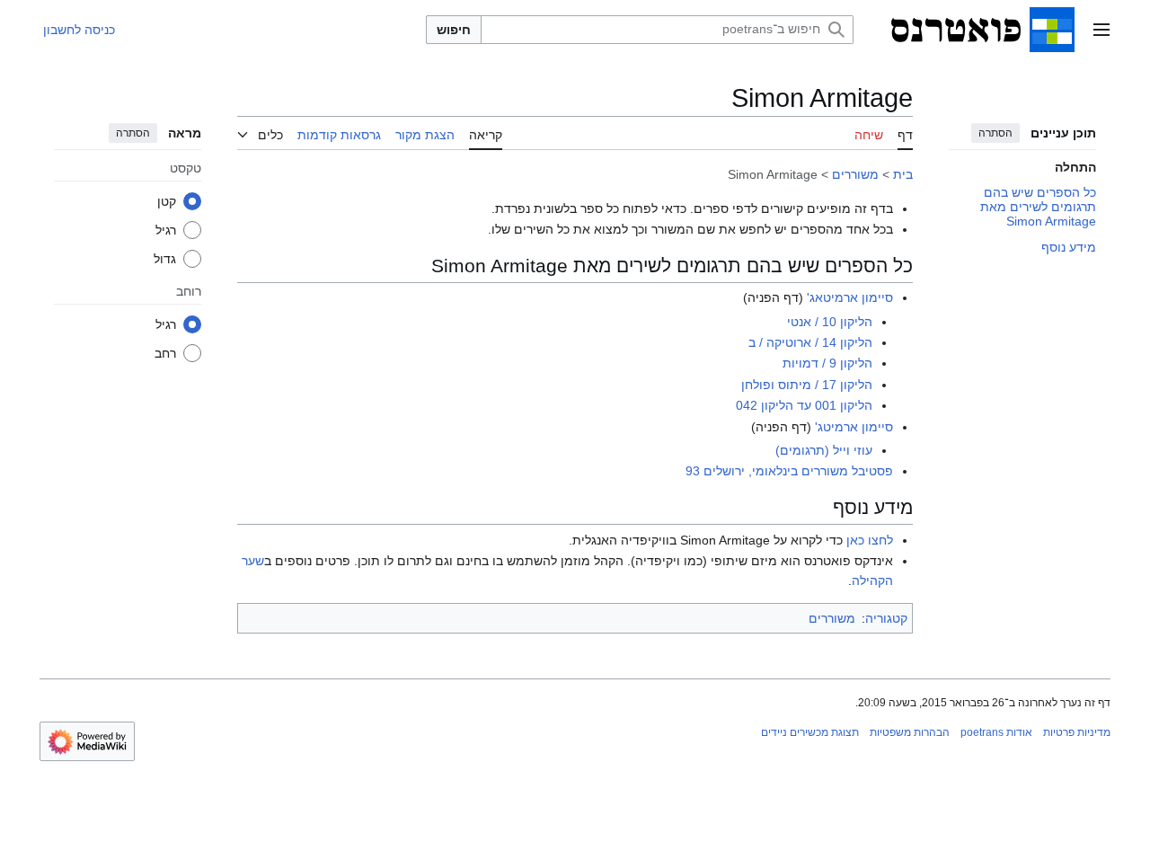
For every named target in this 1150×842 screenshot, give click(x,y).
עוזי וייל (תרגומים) (823, 450)
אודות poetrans (996, 732)
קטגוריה (886, 618)
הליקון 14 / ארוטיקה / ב (810, 342)
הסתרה (995, 133)
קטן (166, 200)
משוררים (855, 174)
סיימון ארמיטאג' (850, 297)
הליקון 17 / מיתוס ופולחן (806, 384)
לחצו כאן (869, 540)
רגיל (165, 229)
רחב (165, 352)
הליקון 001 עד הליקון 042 (804, 405)
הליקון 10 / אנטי (829, 322)
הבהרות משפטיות (910, 732)
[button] (1101, 29)
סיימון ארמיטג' (854, 427)
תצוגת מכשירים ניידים (810, 732)
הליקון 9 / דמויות (827, 363)
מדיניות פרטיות (1076, 732)
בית (903, 174)
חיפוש (454, 29)
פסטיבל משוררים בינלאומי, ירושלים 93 (789, 471)
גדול (165, 258)
